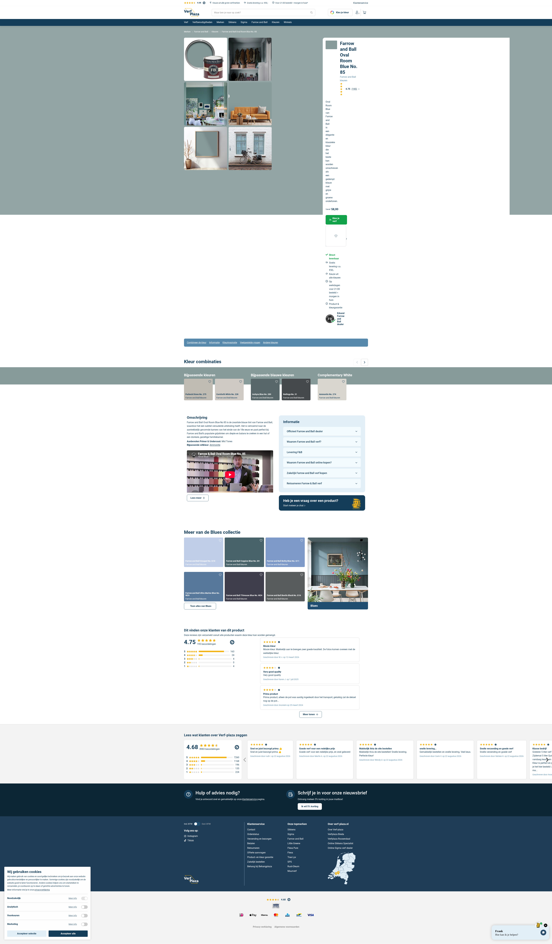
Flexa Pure (293, 848)
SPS (290, 861)
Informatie (214, 342)
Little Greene (294, 843)
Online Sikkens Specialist (340, 843)
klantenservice (249, 799)
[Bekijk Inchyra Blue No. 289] (265, 389)
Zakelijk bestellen (256, 861)
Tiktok (190, 840)
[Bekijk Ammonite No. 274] (332, 389)
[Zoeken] (311, 12)
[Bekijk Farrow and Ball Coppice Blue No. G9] (244, 552)
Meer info (73, 898)
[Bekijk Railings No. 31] (296, 389)
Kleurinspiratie (230, 342)
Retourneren (253, 848)
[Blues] (338, 573)
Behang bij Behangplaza (259, 866)
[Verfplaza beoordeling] (212, 747)
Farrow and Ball (295, 838)
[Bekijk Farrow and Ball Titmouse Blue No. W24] (244, 586)
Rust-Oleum (293, 866)
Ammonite (215, 445)
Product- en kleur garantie (260, 857)
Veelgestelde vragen (250, 342)
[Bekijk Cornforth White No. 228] (229, 389)
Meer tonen (309, 714)
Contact (251, 829)
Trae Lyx (292, 857)
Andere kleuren (270, 342)
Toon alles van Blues (200, 606)
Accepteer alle (68, 933)
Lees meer (196, 498)
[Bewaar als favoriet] (336, 236)
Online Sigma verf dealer (340, 848)
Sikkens (291, 829)
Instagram (192, 836)
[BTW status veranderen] (197, 824)
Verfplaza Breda (336, 834)
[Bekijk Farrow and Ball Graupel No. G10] (203, 552)
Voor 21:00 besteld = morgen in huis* (291, 3)
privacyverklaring (42, 890)
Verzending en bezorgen (259, 838)
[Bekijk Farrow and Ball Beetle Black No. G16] (285, 586)
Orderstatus (253, 834)
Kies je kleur (342, 12)
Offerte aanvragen (256, 852)
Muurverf (292, 871)
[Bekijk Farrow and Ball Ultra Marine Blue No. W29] (203, 586)
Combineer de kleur (196, 342)
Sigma (291, 834)
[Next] (547, 760)
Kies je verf (335, 220)
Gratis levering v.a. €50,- (257, 3)
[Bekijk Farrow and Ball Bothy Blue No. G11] (285, 552)
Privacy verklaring (262, 926)
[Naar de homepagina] (191, 12)
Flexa (290, 852)
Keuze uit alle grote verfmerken (226, 3)
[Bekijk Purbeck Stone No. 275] (198, 389)
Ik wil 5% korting (309, 806)
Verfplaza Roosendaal (339, 838)
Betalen (251, 843)
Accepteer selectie (26, 933)
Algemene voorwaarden (286, 926)
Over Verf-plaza (335, 829)
